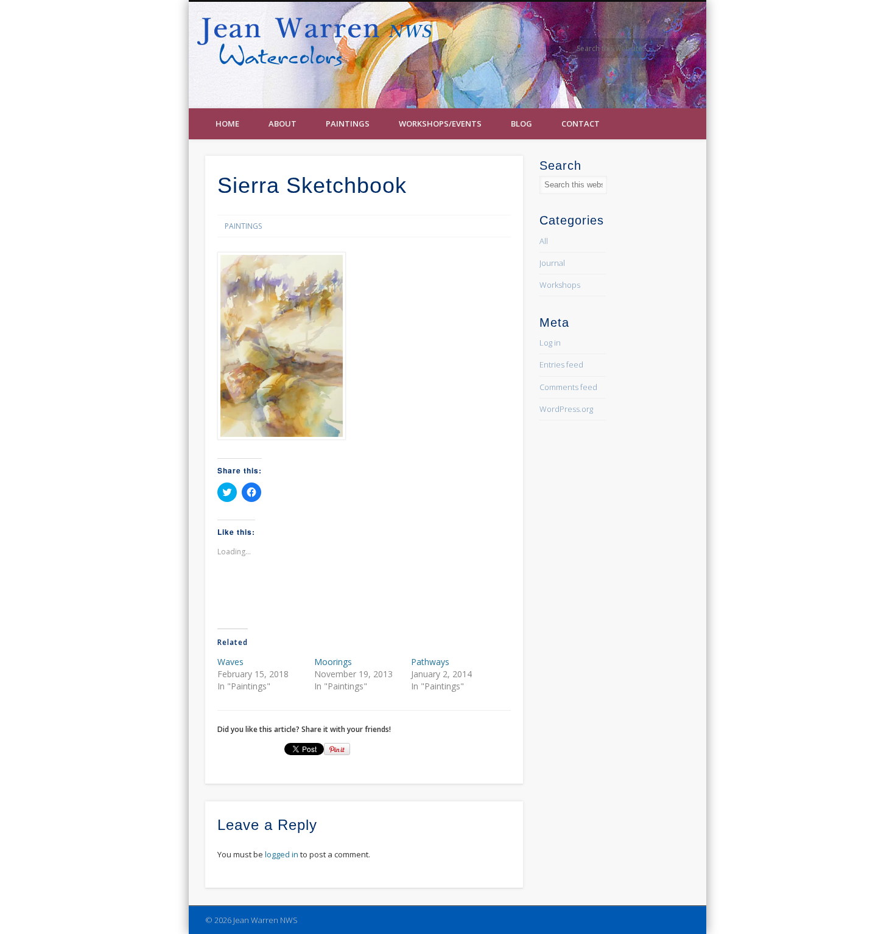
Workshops (559, 284)
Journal (552, 262)
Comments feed (568, 387)
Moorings (333, 661)
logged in (281, 854)
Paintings (348, 123)
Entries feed (561, 364)
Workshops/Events (440, 123)
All (543, 240)
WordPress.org (566, 408)
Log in (550, 342)
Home (227, 123)
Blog (521, 123)
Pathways (430, 661)
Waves (230, 661)
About (282, 123)
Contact (580, 123)
